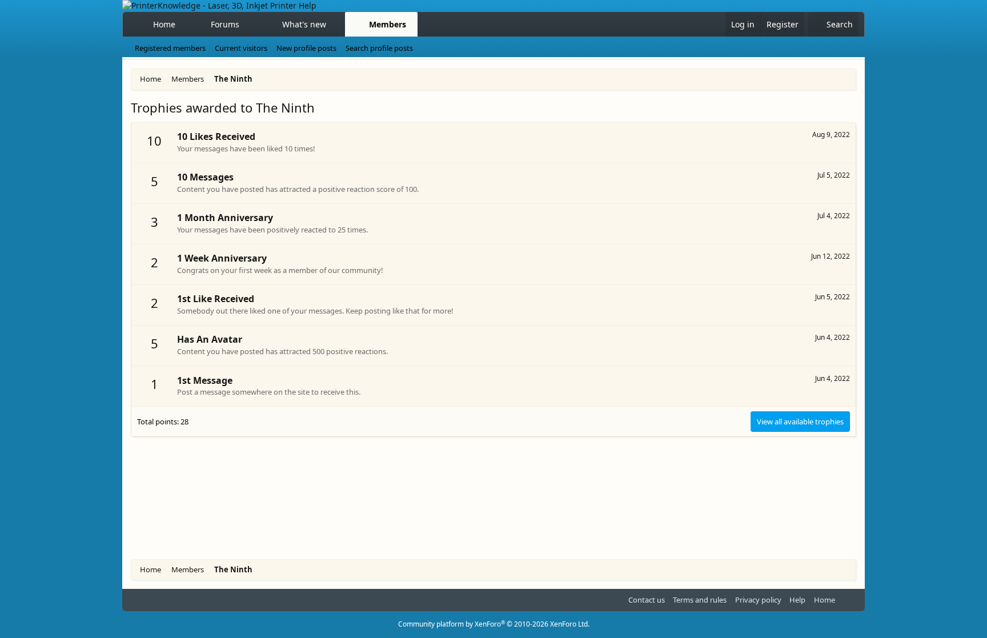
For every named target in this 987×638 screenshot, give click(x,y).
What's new (304, 24)
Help (797, 600)
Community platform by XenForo (493, 624)
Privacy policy (758, 600)
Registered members (170, 48)
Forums (225, 24)
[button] (249, 24)
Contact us (646, 600)
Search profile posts (379, 48)
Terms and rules (700, 600)
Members (387, 24)
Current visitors (241, 48)
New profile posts (306, 48)
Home (164, 24)
